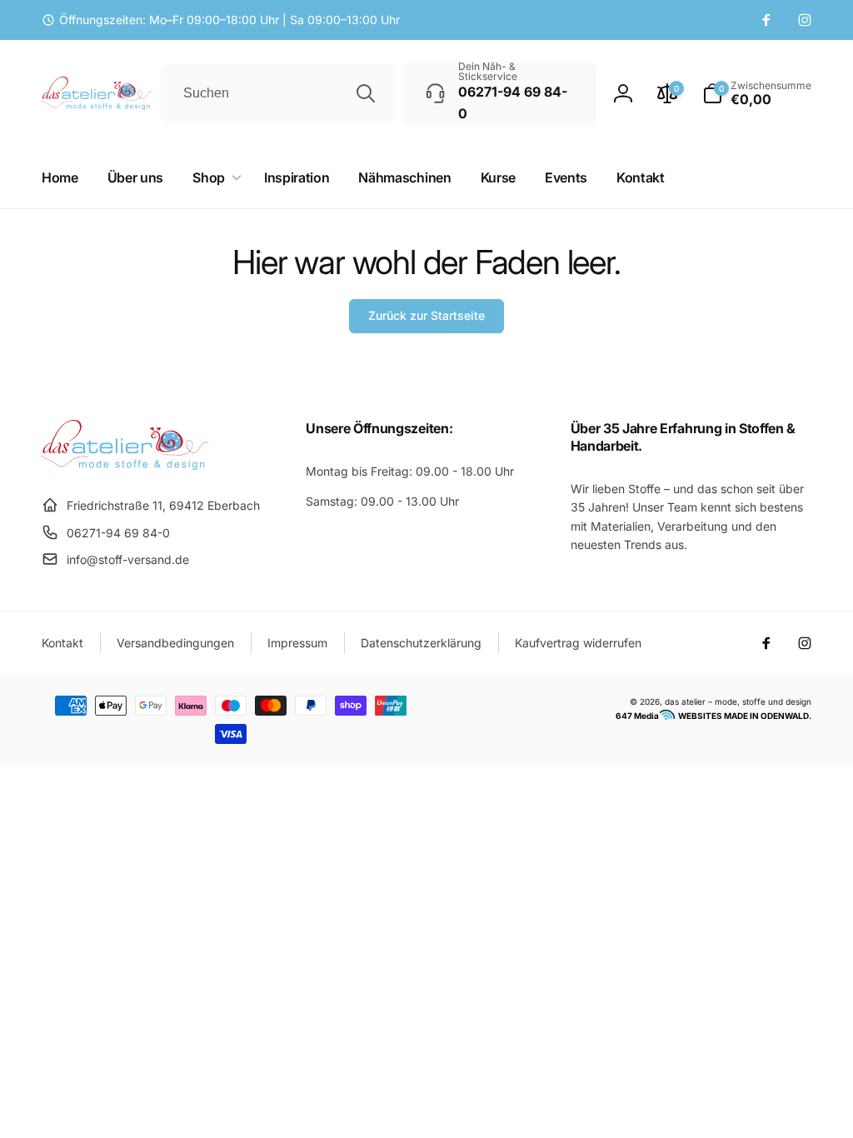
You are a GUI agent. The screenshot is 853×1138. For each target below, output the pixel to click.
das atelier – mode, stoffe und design (738, 701)
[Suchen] (365, 93)
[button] (756, 93)
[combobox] (278, 93)
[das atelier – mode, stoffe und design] (125, 465)
